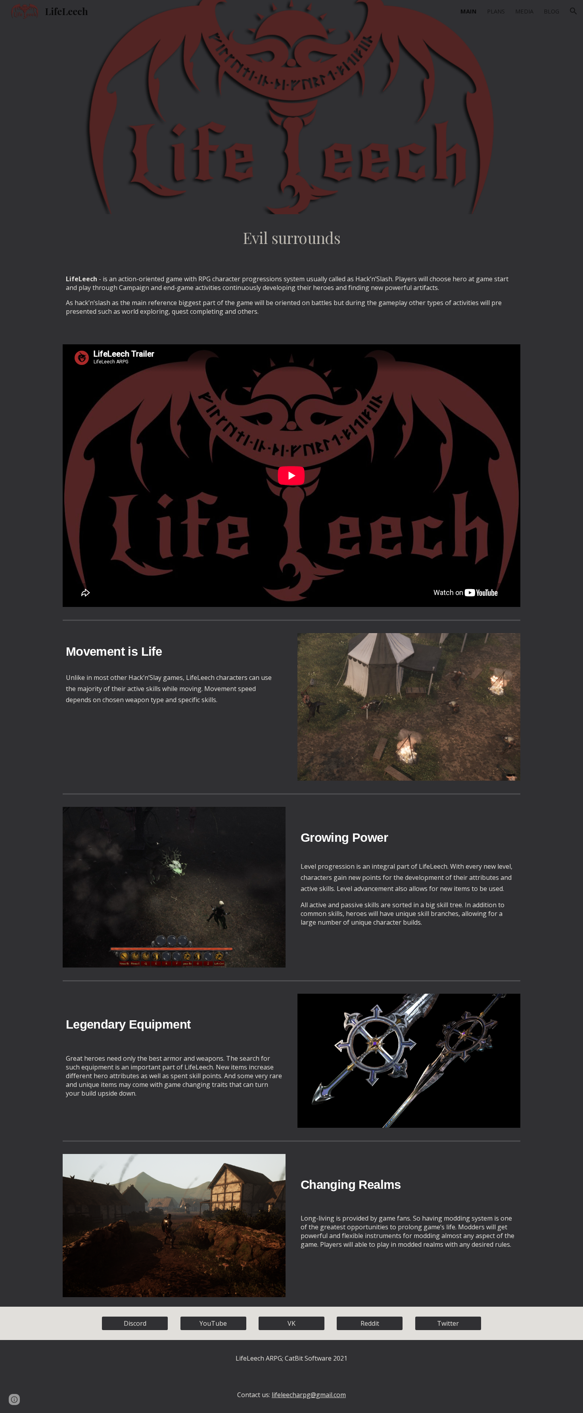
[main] (291, 238)
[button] (573, 11)
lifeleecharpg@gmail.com (309, 1394)
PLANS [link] (496, 11)
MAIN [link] (468, 11)
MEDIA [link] (524, 11)
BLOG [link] (551, 11)
